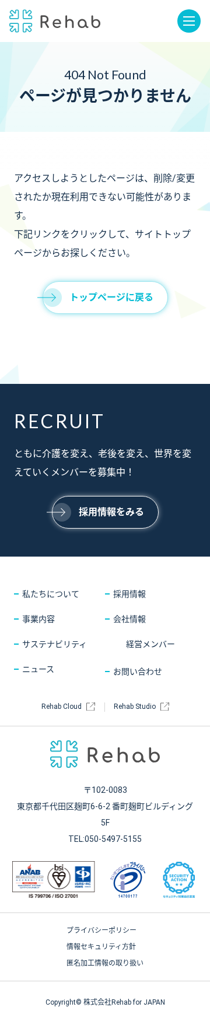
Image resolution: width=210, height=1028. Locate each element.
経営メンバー (150, 644)
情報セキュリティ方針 (101, 947)
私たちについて (50, 594)
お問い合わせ (137, 671)
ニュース (38, 669)
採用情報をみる (111, 512)
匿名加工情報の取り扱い (105, 963)
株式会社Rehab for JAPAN (54, 21)
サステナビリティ (54, 644)
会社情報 (129, 619)
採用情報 (129, 594)
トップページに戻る (111, 297)
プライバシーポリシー (101, 930)
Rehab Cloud (61, 706)
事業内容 (38, 619)
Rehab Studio (135, 706)
